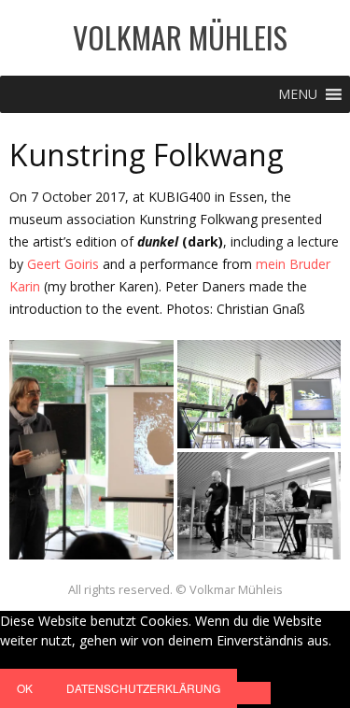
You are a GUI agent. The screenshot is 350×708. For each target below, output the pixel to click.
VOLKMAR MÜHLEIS (180, 37)
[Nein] (254, 693)
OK (25, 688)
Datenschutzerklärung (143, 688)
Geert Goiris (63, 264)
